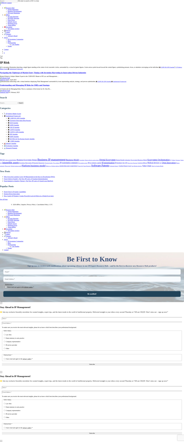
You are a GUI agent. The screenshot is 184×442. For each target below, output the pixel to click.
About (6, 239)
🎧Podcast (7, 232)
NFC (160, 163)
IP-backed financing (38, 163)
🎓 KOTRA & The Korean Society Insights (21, 139)
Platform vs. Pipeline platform (52, 166)
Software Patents (100, 165)
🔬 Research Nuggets (10, 148)
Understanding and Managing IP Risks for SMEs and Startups (25, 85)
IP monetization (108, 163)
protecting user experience (69, 166)
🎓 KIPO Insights (13, 136)
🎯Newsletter (8, 229)
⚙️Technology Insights (11, 146)
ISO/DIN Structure (13, 220)
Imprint (23, 204)
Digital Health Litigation (123, 160)
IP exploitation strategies (69, 163)
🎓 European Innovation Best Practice (19, 120)
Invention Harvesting (25, 163)
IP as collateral (56, 163)
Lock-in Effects (142, 163)
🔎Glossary (7, 236)
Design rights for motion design (92, 160)
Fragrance (178, 160)
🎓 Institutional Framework (15, 69)
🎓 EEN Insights (13, 123)
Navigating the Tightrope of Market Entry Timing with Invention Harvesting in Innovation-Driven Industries (43, 73)
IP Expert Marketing (14, 215)
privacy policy (28, 287)
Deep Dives (11, 222)
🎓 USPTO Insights (14, 130)
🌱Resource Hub (9, 210)
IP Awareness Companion (15, 241)
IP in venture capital (94, 163)
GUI (1, 163)
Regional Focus (12, 225)
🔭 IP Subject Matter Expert (12, 113)
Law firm (8, 335)
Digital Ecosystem (107, 160)
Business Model (72, 160)
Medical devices (153, 163)
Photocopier (7, 166)
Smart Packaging (87, 166)
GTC (51, 204)
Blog (9, 243)
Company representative (12, 341)
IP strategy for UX (121, 163)
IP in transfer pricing (82, 163)
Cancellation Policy (42, 204)
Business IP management (51, 159)
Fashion (173, 160)
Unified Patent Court (125, 166)
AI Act (2, 160)
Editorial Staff (4, 80)
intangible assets (10, 162)
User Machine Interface (136, 166)
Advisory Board (12, 238)
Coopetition (82, 160)
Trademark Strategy (114, 166)
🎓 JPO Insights (13, 134)
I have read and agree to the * (20, 287)
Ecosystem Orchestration (158, 160)
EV (171, 160)
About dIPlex (12, 227)
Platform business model (34, 165)
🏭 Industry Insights (10, 143)
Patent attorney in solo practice (14, 338)
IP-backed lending (49, 163)
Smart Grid (80, 166)
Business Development (15, 213)
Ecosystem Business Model (139, 160)
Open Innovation (169, 163)
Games (182, 160)
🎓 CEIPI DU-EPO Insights (166, 67)
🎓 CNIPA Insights (14, 141)
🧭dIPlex (7, 217)
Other (7, 348)
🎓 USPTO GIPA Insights (16, 132)
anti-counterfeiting (10, 160)
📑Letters (7, 234)
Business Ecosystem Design (27, 160)
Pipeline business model (16, 166)
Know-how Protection (132, 163)
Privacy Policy (31, 204)
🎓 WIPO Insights (13, 125)
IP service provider (11, 345)
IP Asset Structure (13, 218)
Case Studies (15, 246)
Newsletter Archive (13, 230)
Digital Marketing (13, 211)
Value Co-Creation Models (157, 166)
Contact (6, 250)
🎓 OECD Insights (13, 127)
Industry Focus (12, 223)
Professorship (12, 245)
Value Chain (146, 166)
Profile (10, 248)
